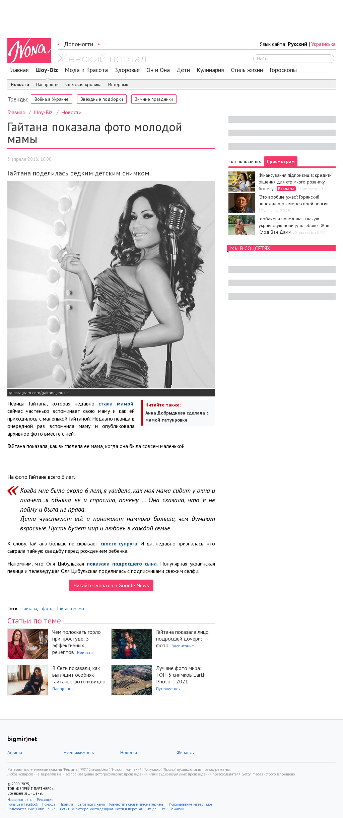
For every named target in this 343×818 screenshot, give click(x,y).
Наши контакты (19, 799)
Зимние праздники (154, 99)
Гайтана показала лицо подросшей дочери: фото (182, 638)
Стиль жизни (247, 70)
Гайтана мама (70, 608)
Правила (66, 804)
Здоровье (127, 70)
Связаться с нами (91, 804)
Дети (183, 70)
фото (47, 608)
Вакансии (176, 809)
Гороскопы (283, 70)
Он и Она (158, 70)
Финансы (186, 752)
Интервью (118, 84)
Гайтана (29, 608)
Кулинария (210, 70)
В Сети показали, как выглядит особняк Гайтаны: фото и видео (79, 675)
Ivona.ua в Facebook (22, 804)
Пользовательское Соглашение (31, 809)
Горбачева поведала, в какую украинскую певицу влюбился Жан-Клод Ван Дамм (295, 225)
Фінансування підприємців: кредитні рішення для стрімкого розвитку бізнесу (296, 182)
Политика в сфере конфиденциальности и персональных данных (112, 809)
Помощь (48, 804)
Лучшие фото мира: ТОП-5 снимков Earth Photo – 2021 (181, 675)
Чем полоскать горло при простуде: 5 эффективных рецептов (76, 641)
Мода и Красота (86, 70)
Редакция (45, 799)
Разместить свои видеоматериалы (136, 804)
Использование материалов (190, 804)
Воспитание (183, 645)
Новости (20, 84)
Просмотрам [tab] (281, 161)
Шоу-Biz (47, 70)
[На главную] (102, 59)
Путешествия (168, 688)
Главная (19, 70)
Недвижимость (79, 752)
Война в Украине (52, 99)
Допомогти (78, 44)
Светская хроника (83, 84)
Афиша (14, 752)
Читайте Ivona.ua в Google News (111, 585)
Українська (323, 44)
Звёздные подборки (102, 99)
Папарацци (47, 84)
